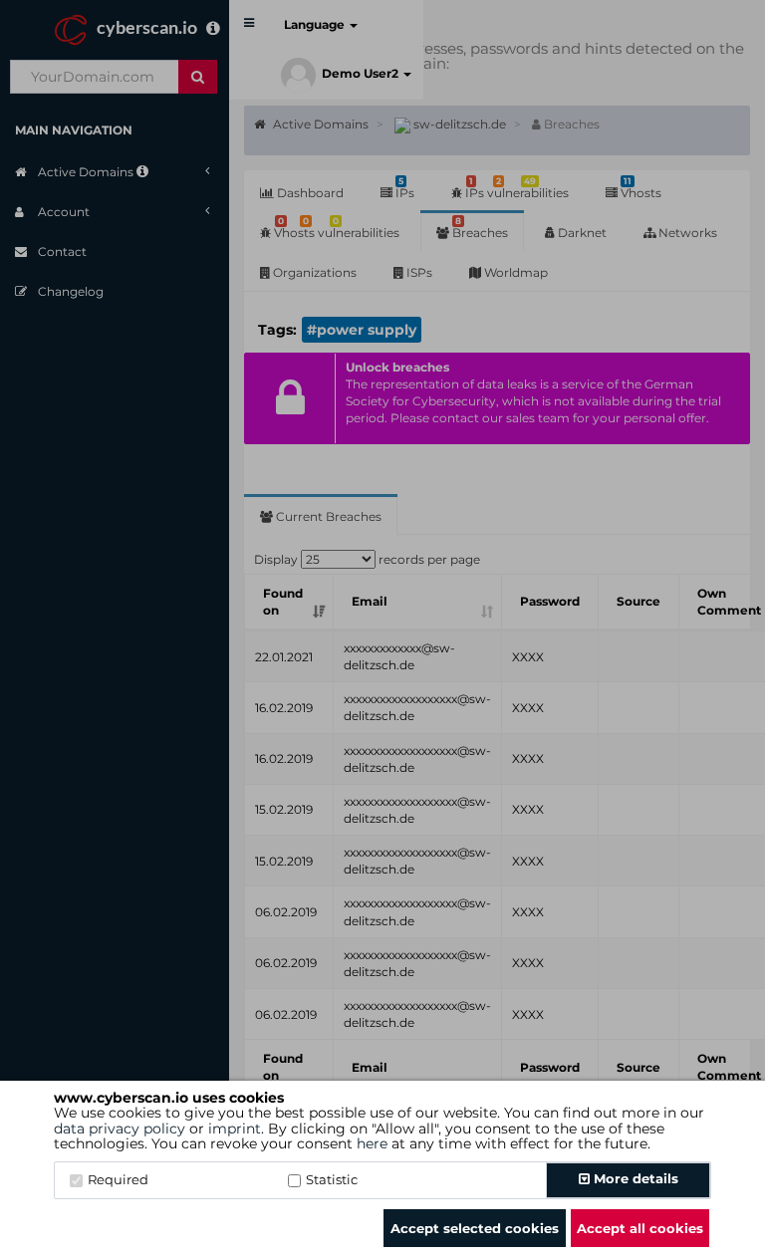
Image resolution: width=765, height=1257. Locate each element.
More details (634, 1178)
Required (118, 1179)
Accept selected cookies (474, 1228)
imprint (234, 1128)
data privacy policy (119, 1128)
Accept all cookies (640, 1228)
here (372, 1143)
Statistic (332, 1179)
